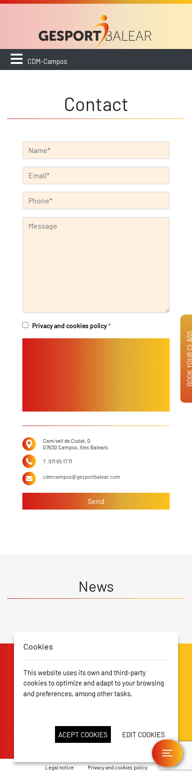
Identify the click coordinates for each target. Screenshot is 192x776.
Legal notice (59, 767)
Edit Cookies (143, 734)
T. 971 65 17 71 (57, 461)
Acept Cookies (83, 734)
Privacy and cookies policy (69, 325)
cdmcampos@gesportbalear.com (81, 476)
